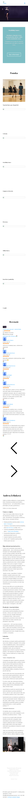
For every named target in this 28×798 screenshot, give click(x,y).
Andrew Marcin (9, 340)
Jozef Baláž (9, 375)
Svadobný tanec (14, 30)
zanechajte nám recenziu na (9, 336)
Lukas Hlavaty (9, 404)
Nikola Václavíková (10, 420)
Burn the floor (10, 527)
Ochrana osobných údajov (14, 797)
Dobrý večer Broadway (13, 531)
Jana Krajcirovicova (10, 366)
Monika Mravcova (10, 384)
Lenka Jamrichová (10, 353)
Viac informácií (14, 54)
